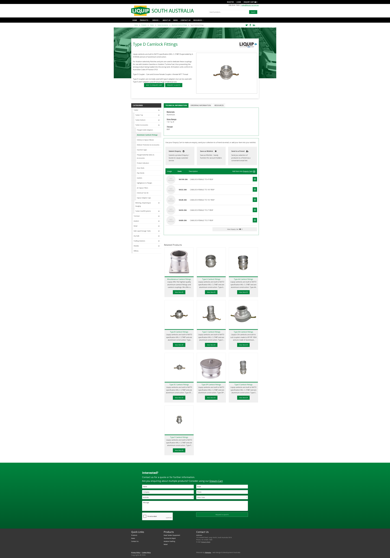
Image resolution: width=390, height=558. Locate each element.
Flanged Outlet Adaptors (145, 130)
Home (134, 20)
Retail (135, 226)
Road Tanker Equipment (172, 535)
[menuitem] (137, 25)
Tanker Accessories (163, 25)
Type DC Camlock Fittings (179, 384)
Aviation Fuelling (169, 541)
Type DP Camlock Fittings (211, 384)
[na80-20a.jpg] (226, 73)
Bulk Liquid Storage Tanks (142, 231)
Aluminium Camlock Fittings (179, 25)
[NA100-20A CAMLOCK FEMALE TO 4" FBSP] (171, 179)
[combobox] (229, 12)
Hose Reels (140, 168)
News (175, 20)
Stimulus (208, 552)
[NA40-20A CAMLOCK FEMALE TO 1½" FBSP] (171, 200)
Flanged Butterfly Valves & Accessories (145, 156)
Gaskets (139, 178)
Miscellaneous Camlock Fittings (179, 279)
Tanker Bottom (140, 120)
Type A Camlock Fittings (211, 279)
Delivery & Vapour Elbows (145, 140)
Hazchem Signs (142, 150)
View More (178, 292)
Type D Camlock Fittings (197, 25)
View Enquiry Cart (234, 229)
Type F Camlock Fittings (179, 437)
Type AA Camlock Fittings (243, 279)
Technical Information (176, 105)
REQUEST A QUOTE (173, 85)
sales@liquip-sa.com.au (250, 5)
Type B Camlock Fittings (179, 332)
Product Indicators (143, 163)
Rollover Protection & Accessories (148, 145)
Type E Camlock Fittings (243, 384)
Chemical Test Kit (142, 193)
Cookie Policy (146, 552)
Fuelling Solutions (139, 241)
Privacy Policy (135, 552)
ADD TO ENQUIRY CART (154, 85)
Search (253, 12)
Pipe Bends (140, 173)
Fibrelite (136, 246)
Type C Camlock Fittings (211, 332)
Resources (197, 20)
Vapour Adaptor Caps (144, 198)
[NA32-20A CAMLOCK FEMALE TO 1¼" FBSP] (171, 189)
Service (155, 20)
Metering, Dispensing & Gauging (143, 204)
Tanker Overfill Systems (143, 211)
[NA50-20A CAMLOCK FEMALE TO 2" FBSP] (171, 210)
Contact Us (186, 20)
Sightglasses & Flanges (144, 183)
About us (166, 20)
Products (144, 20)
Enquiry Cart (249, 2)
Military (136, 251)
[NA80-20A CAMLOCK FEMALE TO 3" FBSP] (171, 220)
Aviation (136, 221)
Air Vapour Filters (142, 188)
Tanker (152, 25)
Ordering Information (201, 105)
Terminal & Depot (170, 538)
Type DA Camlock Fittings (243, 332)
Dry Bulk (136, 236)
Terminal (136, 216)
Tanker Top (139, 115)
